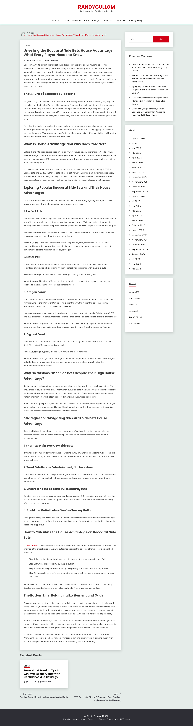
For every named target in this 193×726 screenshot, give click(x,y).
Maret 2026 (137, 162)
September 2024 (140, 249)
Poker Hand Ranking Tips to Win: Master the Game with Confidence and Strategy (42, 674)
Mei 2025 (136, 210)
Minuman (76, 20)
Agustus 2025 (138, 196)
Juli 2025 (136, 201)
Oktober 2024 (138, 244)
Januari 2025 (138, 230)
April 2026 (137, 157)
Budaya (95, 20)
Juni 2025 (136, 206)
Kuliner (66, 20)
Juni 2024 (136, 264)
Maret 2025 (137, 220)
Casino (27, 45)
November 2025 (139, 181)
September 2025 (140, 191)
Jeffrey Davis (52, 60)
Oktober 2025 (138, 186)
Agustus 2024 (138, 254)
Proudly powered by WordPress (78, 719)
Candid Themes (122, 719)
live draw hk (134, 298)
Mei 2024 (136, 268)
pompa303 (134, 292)
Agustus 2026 (138, 138)
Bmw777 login (136, 317)
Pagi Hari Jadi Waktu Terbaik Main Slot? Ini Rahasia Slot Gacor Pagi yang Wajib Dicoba (150, 67)
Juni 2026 (136, 148)
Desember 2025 (139, 177)
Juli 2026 (136, 143)
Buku (86, 20)
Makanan (55, 20)
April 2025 (137, 215)
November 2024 (139, 239)
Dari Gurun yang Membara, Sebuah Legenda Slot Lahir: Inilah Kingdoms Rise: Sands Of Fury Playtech (148, 111)
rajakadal (133, 311)
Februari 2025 (138, 225)
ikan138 (133, 304)
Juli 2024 (136, 259)
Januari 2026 (138, 172)
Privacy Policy (135, 20)
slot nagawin (33, 545)
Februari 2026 (138, 167)
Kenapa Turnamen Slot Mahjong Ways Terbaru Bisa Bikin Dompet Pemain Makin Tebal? (150, 78)
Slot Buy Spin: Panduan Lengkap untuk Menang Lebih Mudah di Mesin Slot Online (150, 100)
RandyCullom (96, 7)
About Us (107, 20)
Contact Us (120, 20)
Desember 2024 (139, 235)
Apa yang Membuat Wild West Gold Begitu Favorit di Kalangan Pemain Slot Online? (150, 89)
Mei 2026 (136, 153)
